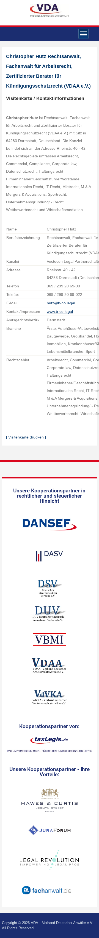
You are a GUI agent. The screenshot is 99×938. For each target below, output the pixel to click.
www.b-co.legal (60, 311)
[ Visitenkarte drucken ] (26, 437)
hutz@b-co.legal (61, 303)
